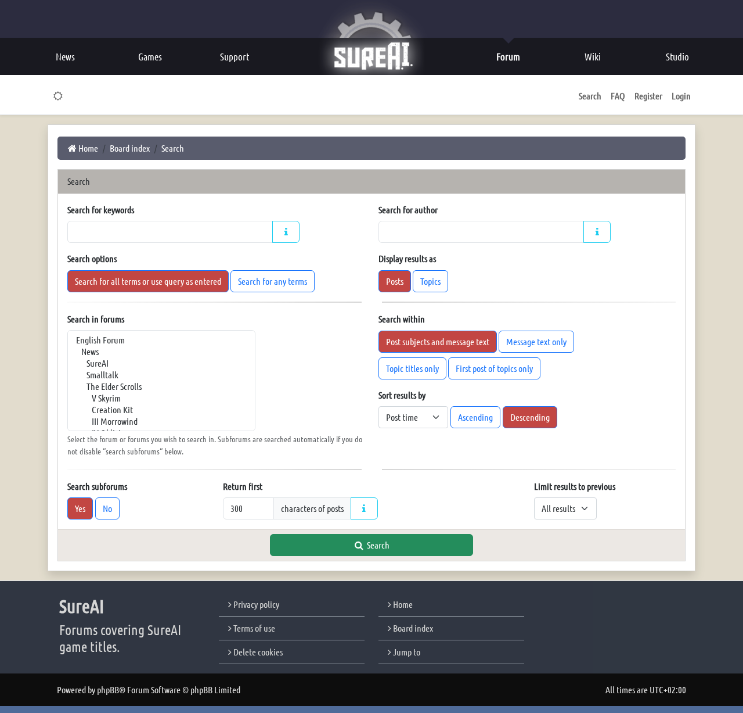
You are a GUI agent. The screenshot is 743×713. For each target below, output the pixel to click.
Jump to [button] (405, 651)
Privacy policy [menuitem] (255, 604)
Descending (530, 416)
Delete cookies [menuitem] (257, 651)
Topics (430, 280)
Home (402, 604)
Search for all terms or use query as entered (148, 280)
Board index (412, 627)
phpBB (108, 689)
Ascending (475, 416)
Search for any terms (272, 280)
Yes (80, 508)
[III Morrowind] (161, 421)
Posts (394, 280)
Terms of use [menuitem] (253, 627)
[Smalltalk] (161, 375)
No (107, 508)
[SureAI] (161, 363)
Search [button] (590, 95)
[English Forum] (161, 340)
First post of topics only (494, 368)
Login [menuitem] (681, 95)
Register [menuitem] (648, 95)
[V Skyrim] (161, 398)
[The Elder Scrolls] (161, 386)
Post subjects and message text (437, 341)
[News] (161, 351)
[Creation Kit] (161, 409)
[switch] (58, 96)
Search (377, 544)
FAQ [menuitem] (618, 95)
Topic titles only (412, 368)
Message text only (536, 341)
